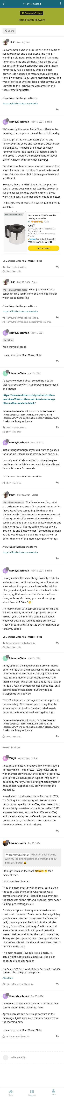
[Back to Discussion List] (3, 4)
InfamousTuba (15, 502)
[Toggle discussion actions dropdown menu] (60, 4)
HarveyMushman (17, 289)
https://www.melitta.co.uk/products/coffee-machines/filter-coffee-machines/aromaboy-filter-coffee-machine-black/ (29, 399)
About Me (8, 977)
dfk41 (10, 340)
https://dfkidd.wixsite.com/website (20, 103)
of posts (31, 3)
